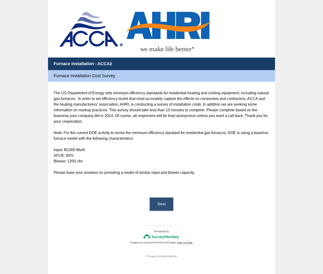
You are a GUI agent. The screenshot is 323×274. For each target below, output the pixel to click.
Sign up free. (185, 242)
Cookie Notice (168, 256)
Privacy (151, 256)
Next (162, 204)
